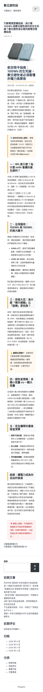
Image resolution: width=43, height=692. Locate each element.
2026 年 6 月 (14, 644)
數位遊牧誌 (11, 5)
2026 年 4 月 (14, 650)
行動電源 (7, 546)
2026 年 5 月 (14, 647)
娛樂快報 (12, 663)
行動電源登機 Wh (11, 544)
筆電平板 (12, 669)
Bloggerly (21, 687)
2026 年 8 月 (14, 641)
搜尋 (6, 561)
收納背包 (12, 666)
